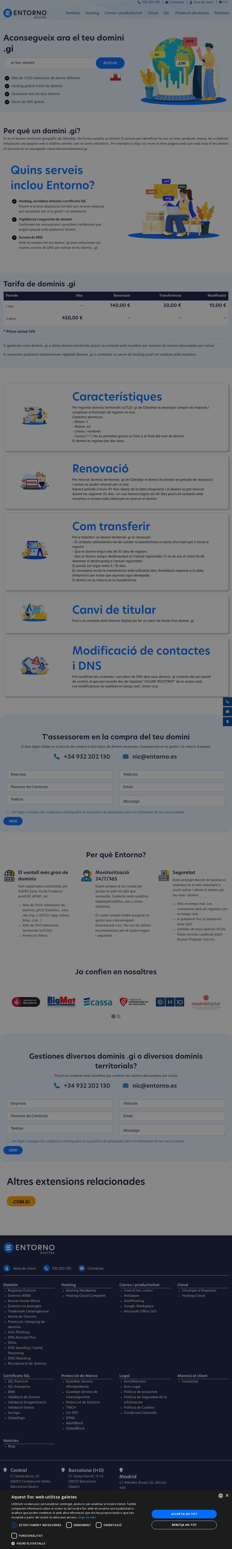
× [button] (227, 1495)
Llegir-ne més (87, 1517)
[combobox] (220, 1495)
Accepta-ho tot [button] (184, 1514)
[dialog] (116, 1519)
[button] (78, 1543)
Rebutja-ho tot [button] (184, 1525)
